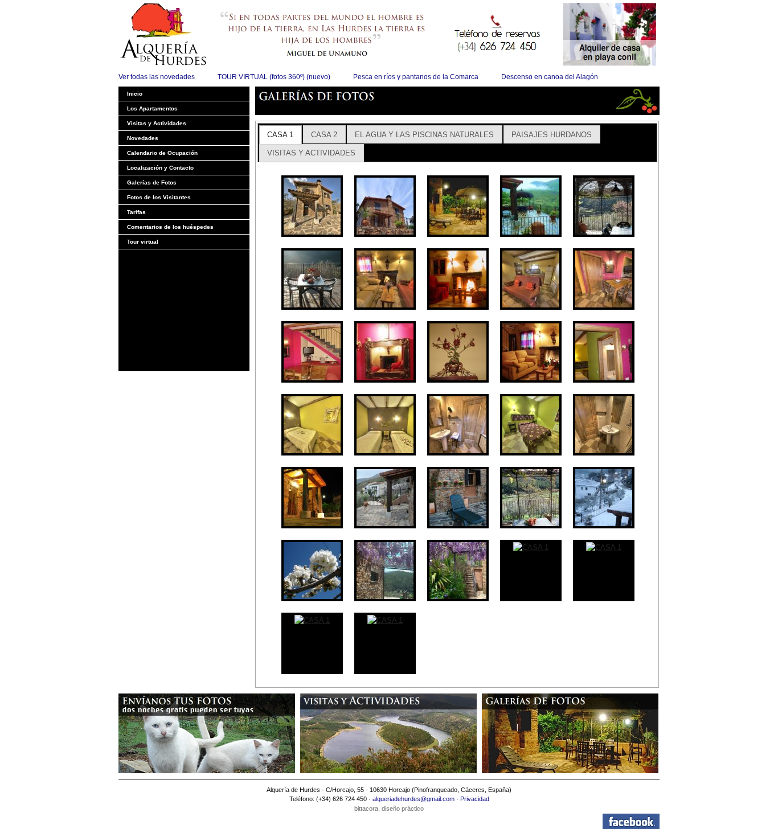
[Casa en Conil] (611, 34)
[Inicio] (340, 34)
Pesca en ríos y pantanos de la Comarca (415, 77)
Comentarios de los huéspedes (170, 227)
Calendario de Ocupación (162, 153)
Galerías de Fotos (152, 182)
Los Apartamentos (152, 108)
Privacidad (474, 798)
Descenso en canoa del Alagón (549, 77)
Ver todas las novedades (156, 77)
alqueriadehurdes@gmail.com (413, 798)
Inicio (134, 94)
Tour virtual (142, 242)
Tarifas (136, 212)
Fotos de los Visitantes (159, 197)
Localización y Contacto (160, 168)
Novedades (142, 138)
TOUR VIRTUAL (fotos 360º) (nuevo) (274, 77)
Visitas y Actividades (156, 123)
